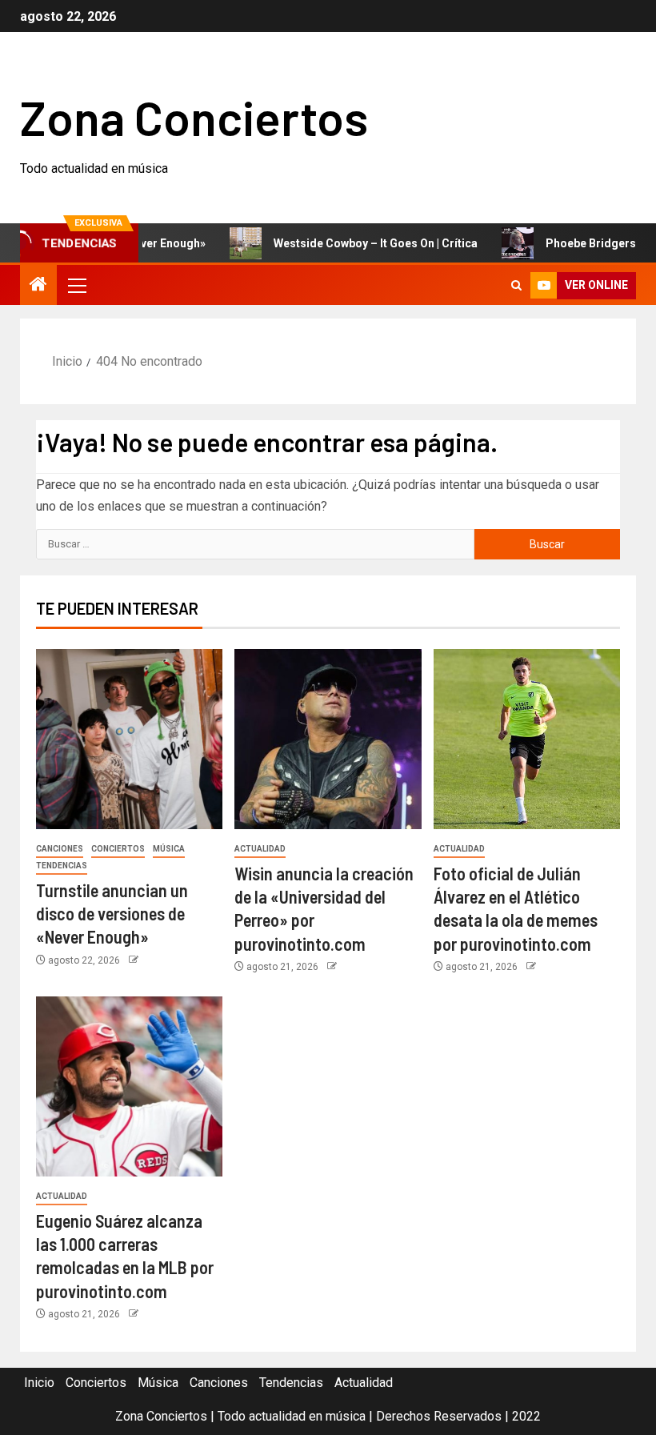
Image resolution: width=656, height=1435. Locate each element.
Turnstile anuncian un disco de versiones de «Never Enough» (112, 914)
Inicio (39, 1382)
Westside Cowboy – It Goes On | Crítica (353, 243)
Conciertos (118, 848)
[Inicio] (38, 286)
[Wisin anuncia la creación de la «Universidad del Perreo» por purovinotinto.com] (327, 739)
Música (169, 848)
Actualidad (260, 848)
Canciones (59, 848)
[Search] (516, 285)
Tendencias (61, 865)
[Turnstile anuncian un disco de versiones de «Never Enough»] (129, 739)
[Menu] (76, 285)
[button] (76, 285)
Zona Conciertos (194, 117)
